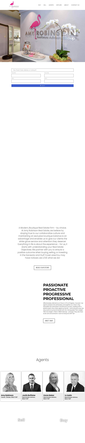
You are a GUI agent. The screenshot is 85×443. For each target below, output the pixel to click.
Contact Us (75, 5)
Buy (64, 420)
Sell (45, 5)
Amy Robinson (7, 395)
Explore (59, 5)
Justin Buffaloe (28, 395)
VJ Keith (68, 395)
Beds (12, 78)
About (66, 5)
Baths (45, 78)
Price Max (46, 72)
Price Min (13, 72)
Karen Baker (48, 395)
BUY (39, 5)
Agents (51, 5)
